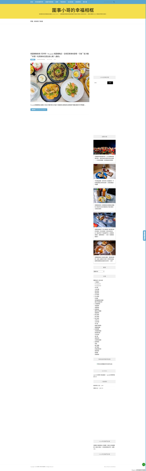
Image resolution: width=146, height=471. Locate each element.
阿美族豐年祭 (39, 2)
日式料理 (97, 321)
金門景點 (97, 347)
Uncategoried (98, 283)
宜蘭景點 (97, 307)
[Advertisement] (59, 40)
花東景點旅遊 (98, 340)
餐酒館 (96, 352)
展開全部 (95, 280)
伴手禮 (96, 287)
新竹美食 (97, 318)
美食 (31, 2)
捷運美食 (97, 312)
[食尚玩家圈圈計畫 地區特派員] (104, 364)
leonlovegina (41, 59)
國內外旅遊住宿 (98, 302)
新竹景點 (97, 316)
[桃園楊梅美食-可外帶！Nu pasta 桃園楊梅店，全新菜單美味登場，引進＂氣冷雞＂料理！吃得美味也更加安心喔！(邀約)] (59, 82)
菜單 (57, 2)
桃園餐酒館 (97, 327)
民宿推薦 (97, 329)
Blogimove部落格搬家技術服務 (138, 470)
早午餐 (96, 323)
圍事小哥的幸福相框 (73, 10)
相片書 (85, 2)
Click (144, 235)
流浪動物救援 (98, 330)
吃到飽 (96, 298)
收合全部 (101, 280)
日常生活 (97, 320)
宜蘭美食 (97, 309)
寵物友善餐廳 (98, 311)
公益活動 (97, 289)
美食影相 (78, 2)
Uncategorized (98, 285)
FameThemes (113, 466)
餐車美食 (97, 350)
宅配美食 (63, 2)
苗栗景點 (97, 341)
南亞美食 (97, 291)
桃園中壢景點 (49, 2)
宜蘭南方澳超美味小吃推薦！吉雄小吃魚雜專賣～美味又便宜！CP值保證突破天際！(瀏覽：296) (104, 447)
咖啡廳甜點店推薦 (99, 300)
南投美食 (97, 292)
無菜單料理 (97, 332)
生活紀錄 (70, 2)
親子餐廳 (97, 345)
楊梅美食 (33, 59)
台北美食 (97, 296)
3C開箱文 (97, 282)
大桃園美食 (97, 303)
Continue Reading (41, 109)
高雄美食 (97, 354)
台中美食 (97, 294)
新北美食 (97, 314)
